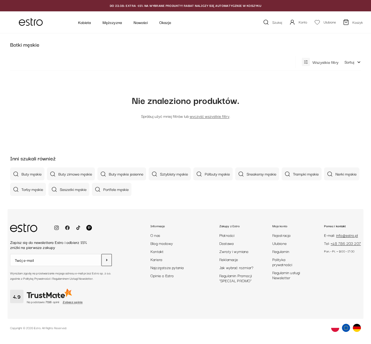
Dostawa (226, 243)
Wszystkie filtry (325, 62)
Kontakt (157, 251)
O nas (155, 235)
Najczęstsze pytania (166, 267)
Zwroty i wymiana (233, 251)
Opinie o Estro (162, 275)
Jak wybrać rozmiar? (236, 267)
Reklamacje (228, 259)
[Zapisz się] (106, 260)
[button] (352, 62)
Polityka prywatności (282, 261)
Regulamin (280, 251)
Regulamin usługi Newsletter (286, 274)
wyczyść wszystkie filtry (209, 116)
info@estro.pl (347, 235)
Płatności (227, 235)
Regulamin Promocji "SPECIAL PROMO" (235, 277)
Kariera (156, 259)
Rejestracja (281, 235)
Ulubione (279, 243)
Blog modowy (161, 243)
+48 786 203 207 (346, 243)
